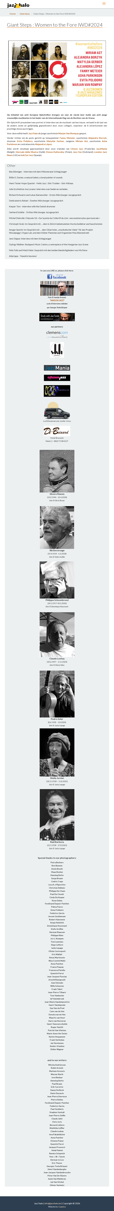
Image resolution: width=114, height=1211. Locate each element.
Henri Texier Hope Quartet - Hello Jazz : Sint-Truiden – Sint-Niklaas (41, 183)
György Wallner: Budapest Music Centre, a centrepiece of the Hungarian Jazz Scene (48, 244)
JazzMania (101, 148)
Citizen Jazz (76, 148)
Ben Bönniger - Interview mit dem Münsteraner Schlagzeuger (38, 171)
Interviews (25, 13)
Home (13, 13)
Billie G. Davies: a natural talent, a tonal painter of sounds (36, 177)
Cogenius (62, 1207)
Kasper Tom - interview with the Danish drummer (32, 206)
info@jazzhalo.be (52, 1203)
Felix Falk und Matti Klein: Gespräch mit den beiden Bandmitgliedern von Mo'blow (48, 250)
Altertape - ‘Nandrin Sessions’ (23, 256)
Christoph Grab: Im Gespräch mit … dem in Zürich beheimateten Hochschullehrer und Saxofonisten (55, 224)
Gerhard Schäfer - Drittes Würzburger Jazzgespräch (34, 212)
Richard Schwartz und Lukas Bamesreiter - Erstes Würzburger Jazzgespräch (45, 195)
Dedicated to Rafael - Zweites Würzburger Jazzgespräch (36, 200)
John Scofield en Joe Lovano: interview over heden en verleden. (38, 189)
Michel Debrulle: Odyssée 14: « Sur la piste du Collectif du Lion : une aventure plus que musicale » (54, 218)
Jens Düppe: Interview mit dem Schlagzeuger (30, 238)
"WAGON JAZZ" (57, 300)
